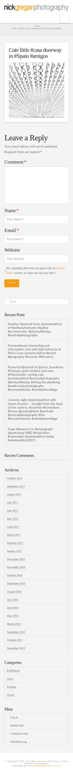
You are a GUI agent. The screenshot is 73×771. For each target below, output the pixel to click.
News (10, 678)
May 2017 (12, 518)
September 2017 (16, 486)
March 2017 (14, 534)
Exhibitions (13, 670)
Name (11, 210)
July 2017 (12, 502)
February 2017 (15, 543)
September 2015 (16, 632)
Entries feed (17, 725)
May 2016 (12, 615)
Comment (15, 162)
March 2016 (14, 623)
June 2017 (12, 510)
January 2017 (14, 551)
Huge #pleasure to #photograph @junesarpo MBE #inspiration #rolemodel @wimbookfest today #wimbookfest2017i (31, 435)
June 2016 (12, 607)
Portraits (11, 686)
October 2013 (14, 640)
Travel (10, 694)
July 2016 (12, 599)
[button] (64, 19)
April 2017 (13, 526)
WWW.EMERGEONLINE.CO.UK (44, 766)
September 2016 (16, 583)
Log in (14, 717)
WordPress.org (18, 741)
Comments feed (19, 733)
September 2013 (16, 648)
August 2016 (14, 591)
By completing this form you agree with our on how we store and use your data (36, 270)
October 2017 (14, 478)
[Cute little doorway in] (36, 89)
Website (12, 250)
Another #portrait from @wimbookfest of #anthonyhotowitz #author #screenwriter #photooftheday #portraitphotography (35, 330)
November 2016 (16, 567)
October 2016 (14, 575)
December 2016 (16, 559)
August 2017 (14, 494)
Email (11, 230)
